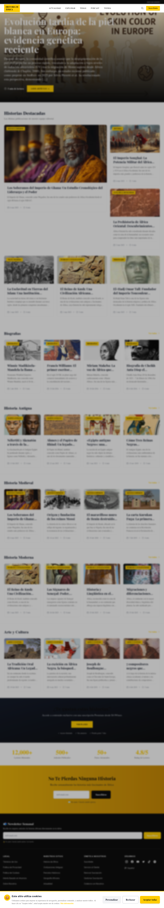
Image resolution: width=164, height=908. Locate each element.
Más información (67, 903)
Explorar (70, 8)
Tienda (107, 8)
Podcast (95, 8)
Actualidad (55, 8)
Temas (83, 8)
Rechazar (130, 899)
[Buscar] (142, 8)
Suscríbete (153, 8)
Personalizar (112, 899)
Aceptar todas (150, 899)
